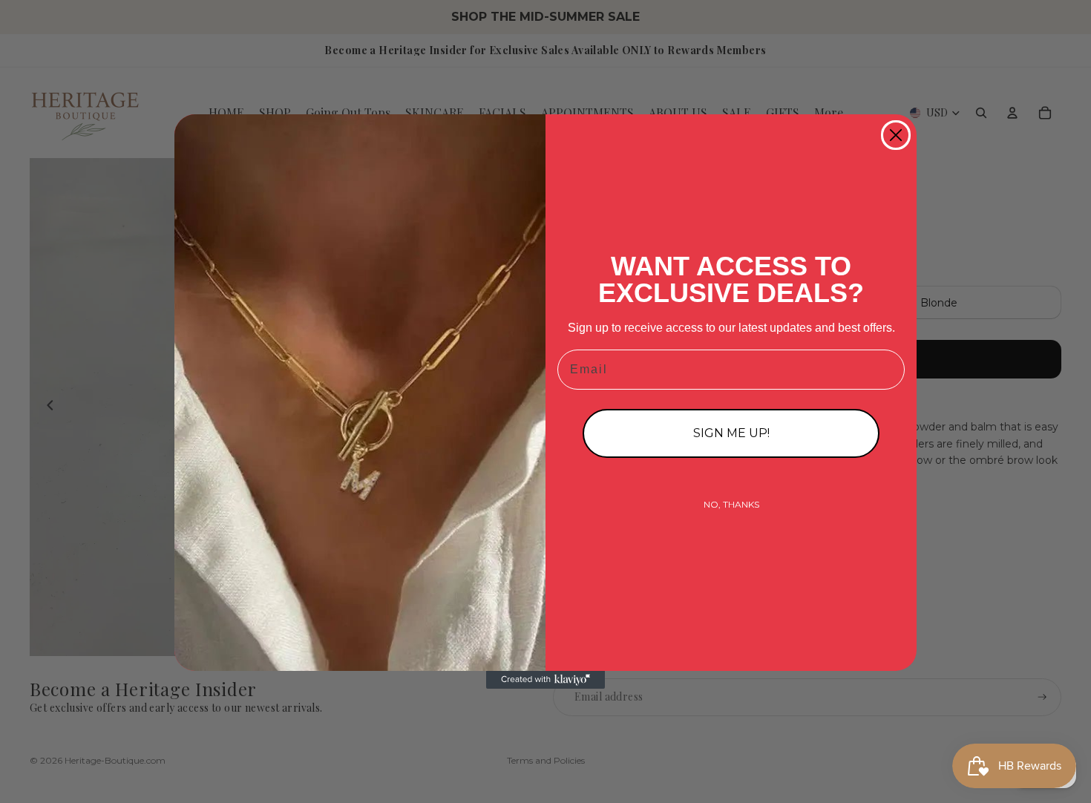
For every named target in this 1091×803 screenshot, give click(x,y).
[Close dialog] (895, 135)
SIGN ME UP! (731, 433)
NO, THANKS (731, 504)
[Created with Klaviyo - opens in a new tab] (545, 680)
